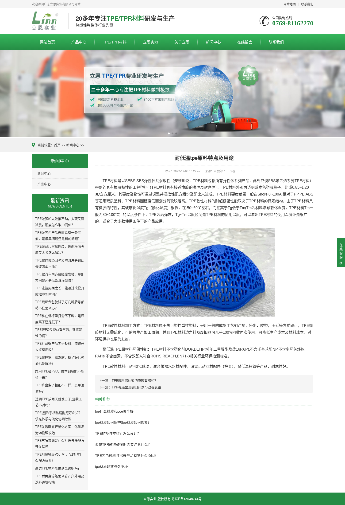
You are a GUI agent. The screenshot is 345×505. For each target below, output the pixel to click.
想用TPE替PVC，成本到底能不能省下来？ (59, 374)
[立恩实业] (46, 21)
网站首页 (47, 42)
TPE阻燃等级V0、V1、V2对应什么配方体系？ (59, 457)
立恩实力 (150, 42)
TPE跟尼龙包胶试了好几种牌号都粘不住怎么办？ (59, 304)
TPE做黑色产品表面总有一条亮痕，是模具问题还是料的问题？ (58, 235)
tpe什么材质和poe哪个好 (114, 411)
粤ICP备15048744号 (187, 498)
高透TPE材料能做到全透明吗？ (58, 468)
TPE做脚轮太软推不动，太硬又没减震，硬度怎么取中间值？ (59, 221)
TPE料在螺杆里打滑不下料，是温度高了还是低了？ (59, 318)
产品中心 (78, 42)
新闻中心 (213, 42)
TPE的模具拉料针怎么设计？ (118, 433)
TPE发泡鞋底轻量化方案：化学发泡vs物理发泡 (59, 429)
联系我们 (276, 42)
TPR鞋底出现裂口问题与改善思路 (136, 387)
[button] (169, 133)
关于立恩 (181, 42)
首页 (57, 144)
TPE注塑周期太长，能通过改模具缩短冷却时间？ (59, 291)
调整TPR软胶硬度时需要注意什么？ (123, 444)
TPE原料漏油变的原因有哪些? (134, 380)
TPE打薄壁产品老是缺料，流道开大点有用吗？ (59, 346)
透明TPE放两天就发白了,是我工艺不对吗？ (58, 401)
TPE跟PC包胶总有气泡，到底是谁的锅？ (58, 332)
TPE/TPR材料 (114, 42)
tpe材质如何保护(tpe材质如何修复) (122, 422)
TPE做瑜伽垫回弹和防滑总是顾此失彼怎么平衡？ (59, 263)
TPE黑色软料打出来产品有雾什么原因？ (126, 455)
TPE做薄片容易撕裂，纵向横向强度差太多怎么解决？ (59, 249)
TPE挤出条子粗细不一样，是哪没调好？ (59, 388)
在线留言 (244, 42)
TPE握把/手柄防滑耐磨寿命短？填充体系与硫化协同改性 (58, 415)
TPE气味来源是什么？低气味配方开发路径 (59, 443)
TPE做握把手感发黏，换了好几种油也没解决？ (59, 360)
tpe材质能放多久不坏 (111, 466)
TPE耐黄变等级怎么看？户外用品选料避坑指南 (59, 479)
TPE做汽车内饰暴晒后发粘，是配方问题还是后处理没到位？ (59, 277)
